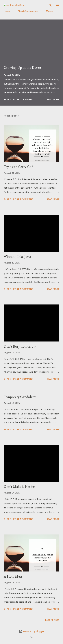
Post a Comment (23, 99)
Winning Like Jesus (17, 256)
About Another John (28, 11)
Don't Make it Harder (19, 486)
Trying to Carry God (18, 166)
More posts (52, 620)
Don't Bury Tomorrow (20, 346)
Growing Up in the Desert (22, 67)
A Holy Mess (13, 576)
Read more (53, 99)
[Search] (50, 5)
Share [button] (7, 99)
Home (7, 11)
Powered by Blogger (33, 631)
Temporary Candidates (20, 396)
